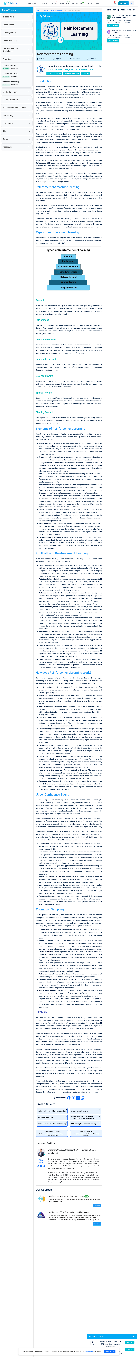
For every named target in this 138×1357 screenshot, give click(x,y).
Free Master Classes (96, 1336)
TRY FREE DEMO (113, 26)
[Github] (44, 1166)
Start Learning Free (55, 73)
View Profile (41, 1161)
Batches (54, 3)
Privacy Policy (89, 1351)
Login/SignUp (123, 3)
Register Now (130, 1342)
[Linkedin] (41, 1166)
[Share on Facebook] (69, 1098)
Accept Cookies (109, 1351)
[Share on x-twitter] (73, 1098)
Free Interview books (72, 73)
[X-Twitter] (38, 1166)
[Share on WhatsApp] (83, 1098)
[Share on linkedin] (78, 1098)
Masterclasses (65, 3)
